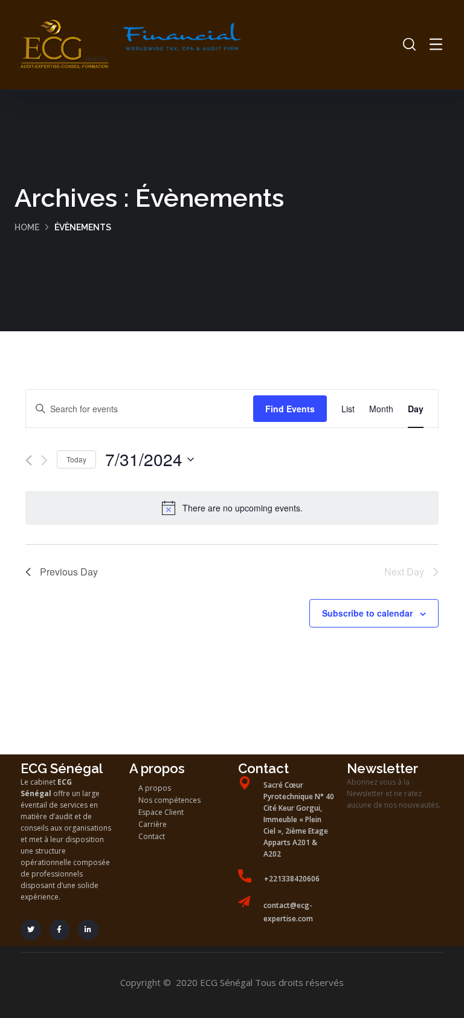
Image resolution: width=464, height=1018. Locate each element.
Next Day (404, 572)
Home (26, 227)
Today (76, 459)
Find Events (290, 409)
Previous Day (69, 572)
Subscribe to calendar (367, 613)
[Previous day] (28, 460)
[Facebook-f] (60, 929)
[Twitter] (31, 929)
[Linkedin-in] (88, 929)
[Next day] (44, 460)
